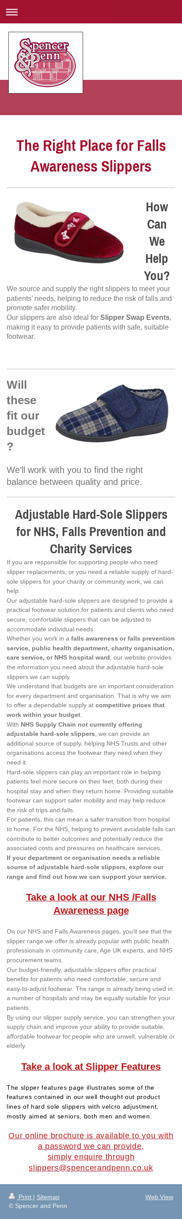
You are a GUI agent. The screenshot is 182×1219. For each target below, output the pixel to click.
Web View (159, 1196)
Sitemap (48, 1196)
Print (25, 1196)
